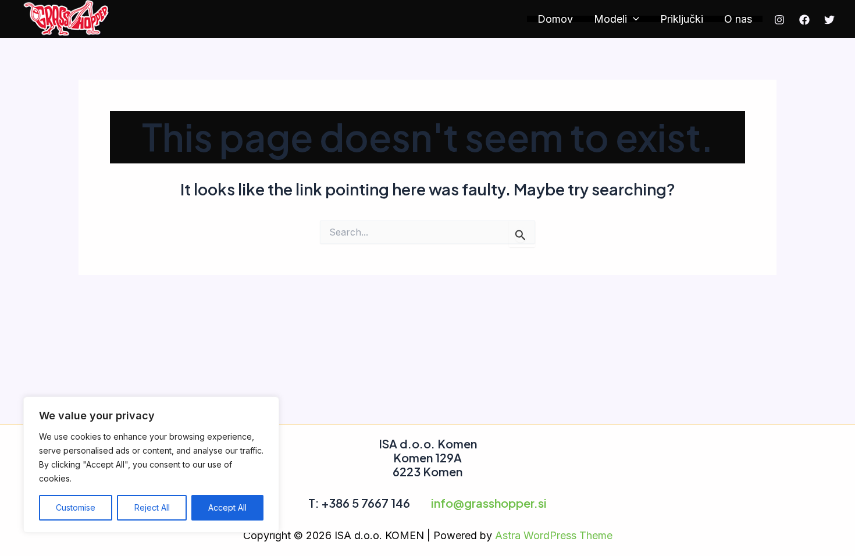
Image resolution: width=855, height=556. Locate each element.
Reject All (152, 507)
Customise (75, 507)
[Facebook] (804, 20)
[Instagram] (779, 20)
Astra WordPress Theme (553, 535)
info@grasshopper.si (489, 503)
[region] (151, 465)
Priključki (681, 19)
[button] (633, 19)
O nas (738, 19)
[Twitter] (829, 20)
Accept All (227, 507)
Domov (555, 19)
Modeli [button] (610, 19)
